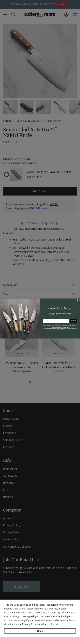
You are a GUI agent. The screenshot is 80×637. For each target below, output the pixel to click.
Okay (40, 630)
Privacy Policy (30, 624)
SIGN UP (73, 321)
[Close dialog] (78, 300)
